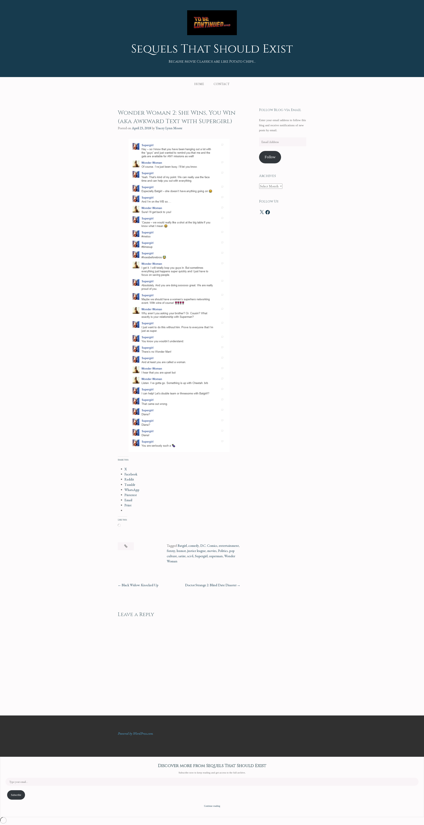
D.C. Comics (208, 545)
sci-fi (190, 556)
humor (181, 550)
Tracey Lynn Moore (169, 128)
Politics (223, 550)
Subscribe (16, 795)
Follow (270, 157)
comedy (193, 545)
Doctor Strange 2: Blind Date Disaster (211, 585)
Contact (222, 84)
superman (216, 556)
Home (199, 84)
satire (182, 556)
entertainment (229, 545)
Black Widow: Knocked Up (140, 585)
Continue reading (212, 806)
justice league (196, 550)
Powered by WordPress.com (135, 733)
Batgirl (182, 545)
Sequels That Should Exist (212, 49)
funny (171, 550)
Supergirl (201, 556)
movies (211, 550)
